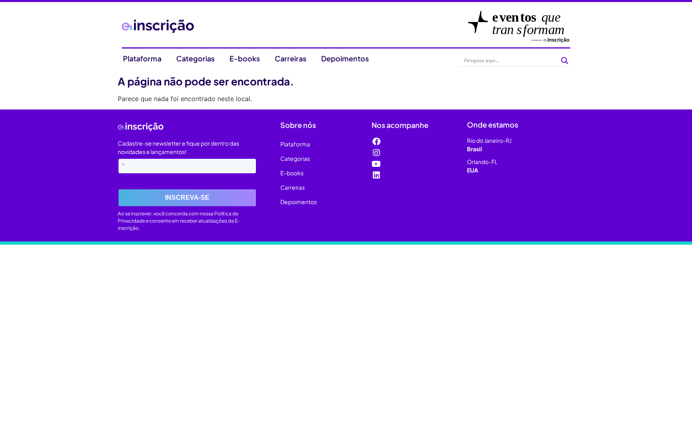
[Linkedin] (376, 175)
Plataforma (142, 58)
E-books (244, 58)
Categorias (195, 58)
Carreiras (290, 58)
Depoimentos (345, 58)
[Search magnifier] (564, 60)
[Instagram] (376, 153)
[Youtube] (376, 164)
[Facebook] (376, 141)
